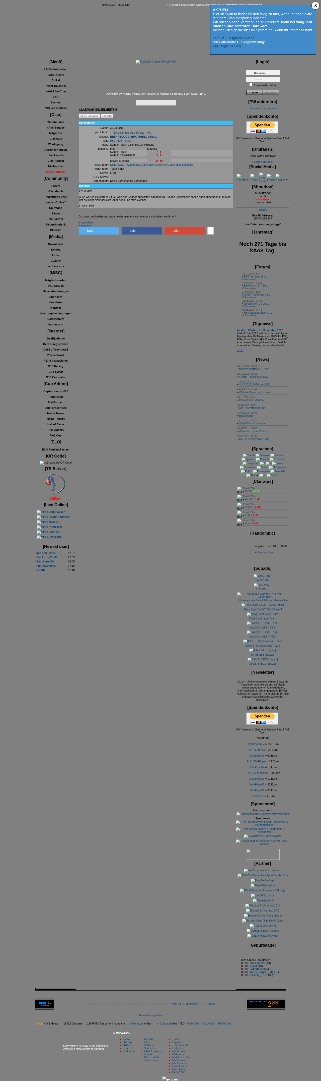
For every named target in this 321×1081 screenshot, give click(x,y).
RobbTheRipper (256, 761)
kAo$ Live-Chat (56, 91)
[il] (262, 463)
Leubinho (187, 164)
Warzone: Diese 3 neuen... (255, 431)
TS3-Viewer (55, 218)
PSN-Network (55, 355)
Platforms (178, 1054)
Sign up (176, 1042)
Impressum (55, 324)
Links (55, 255)
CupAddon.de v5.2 (55, 391)
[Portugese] (261, 471)
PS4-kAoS (193, 1023)
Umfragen (55, 207)
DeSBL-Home (56, 338)
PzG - (251, 515)
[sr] (262, 475)
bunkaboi (175, 164)
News (126, 1039)
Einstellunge (246, 415)
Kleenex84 (257, 796)
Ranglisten (56, 396)
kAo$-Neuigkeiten (55, 69)
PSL (112, 140)
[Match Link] (123, 140)
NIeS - (252, 491)
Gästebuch (55, 191)
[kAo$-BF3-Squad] (262, 654)
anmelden (86, 225)
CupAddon (210, 1023)
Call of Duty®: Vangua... (253, 423)
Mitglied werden (55, 280)
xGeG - (252, 499)
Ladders (177, 1048)
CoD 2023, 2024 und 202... (255, 384)
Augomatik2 (134, 164)
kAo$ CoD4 (263, 580)
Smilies (263, 209)
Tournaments (180, 1045)
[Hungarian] (251, 463)
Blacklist (55, 230)
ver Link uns (56, 266)
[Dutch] (262, 467)
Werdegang (55, 144)
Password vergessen (263, 108)
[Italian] (277, 463)
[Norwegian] (277, 467)
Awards (148, 1039)
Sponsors (55, 296)
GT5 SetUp (56, 371)
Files (147, 1042)
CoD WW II (262, 589)
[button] (99, 231)
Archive (128, 1042)
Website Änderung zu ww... (255, 392)
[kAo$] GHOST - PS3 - (263, 627)
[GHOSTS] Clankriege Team (262, 645)
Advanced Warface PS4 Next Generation (263, 600)
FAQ (56, 96)
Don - (251, 523)
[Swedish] (277, 471)
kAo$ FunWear (153, 1051)
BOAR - (253, 507)
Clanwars (56, 138)
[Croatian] (277, 459)
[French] (262, 459)
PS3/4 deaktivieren (56, 360)
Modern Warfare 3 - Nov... (255, 368)
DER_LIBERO (256, 749)
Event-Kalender (56, 85)
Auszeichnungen (55, 149)
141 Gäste (162, 1023)
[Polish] (246, 471)
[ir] (268, 463)
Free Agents (56, 429)
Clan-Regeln (56, 160)
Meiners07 (161, 164)
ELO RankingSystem (55, 449)
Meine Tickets (56, 418)
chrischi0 (148, 164)
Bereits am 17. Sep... (256, 285)
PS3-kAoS (224, 1023)
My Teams (178, 1051)
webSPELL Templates (185, 1003)
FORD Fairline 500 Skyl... (254, 376)
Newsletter (56, 302)
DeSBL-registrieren (55, 344)
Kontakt (55, 307)
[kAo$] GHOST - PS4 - (263, 636)
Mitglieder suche (56, 107)
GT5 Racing (55, 366)
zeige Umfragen (263, 161)
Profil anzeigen (266, 552)
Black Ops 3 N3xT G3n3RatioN (263, 609)
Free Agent (179, 1069)
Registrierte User (56, 196)
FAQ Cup (56, 435)
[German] (263, 455)
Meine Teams (55, 413)
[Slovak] (252, 475)
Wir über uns (55, 122)
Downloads (55, 244)
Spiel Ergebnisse (56, 407)
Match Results (181, 1057)
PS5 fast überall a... (256, 276)
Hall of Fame (55, 424)
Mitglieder (55, 133)
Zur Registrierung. (227, 46)
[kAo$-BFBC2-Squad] (263, 663)
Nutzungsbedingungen (55, 313)
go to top (172, 1079)
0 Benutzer (136, 1023)
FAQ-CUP (178, 1072)
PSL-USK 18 (56, 285)
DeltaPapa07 (118, 164)
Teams (127, 1048)
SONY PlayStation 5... (257, 294)
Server (56, 213)
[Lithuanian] (248, 467)
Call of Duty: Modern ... (253, 400)
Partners (149, 1045)
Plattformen (55, 402)
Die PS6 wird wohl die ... (253, 407)
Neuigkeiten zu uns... (257, 303)
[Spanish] (248, 459)
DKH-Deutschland (257, 772)
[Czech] (249, 455)
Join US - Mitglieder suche (234, 38)
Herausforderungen (56, 291)
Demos (55, 249)
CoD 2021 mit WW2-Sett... (255, 438)
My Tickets (179, 1063)
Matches (128, 1051)
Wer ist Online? (56, 202)
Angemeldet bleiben (265, 85)
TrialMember (56, 166)
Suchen (56, 102)
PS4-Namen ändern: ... (258, 312)
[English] (273, 475)
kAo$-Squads (56, 127)
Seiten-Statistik (56, 224)
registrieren (87, 222)
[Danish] (276, 455)
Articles (127, 1045)
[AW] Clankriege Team (262, 618)
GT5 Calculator (56, 377)
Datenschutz (55, 318)
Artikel (55, 80)
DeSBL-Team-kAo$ (55, 349)
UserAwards (56, 155)
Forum (55, 185)
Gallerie (56, 260)
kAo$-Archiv (56, 74)
